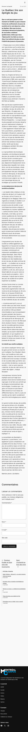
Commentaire (7, 503)
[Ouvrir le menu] (25, 2)
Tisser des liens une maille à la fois (11, 596)
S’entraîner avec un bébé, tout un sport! (13, 601)
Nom (4, 522)
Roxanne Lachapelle (7, 6)
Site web (4, 538)
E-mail (4, 530)
